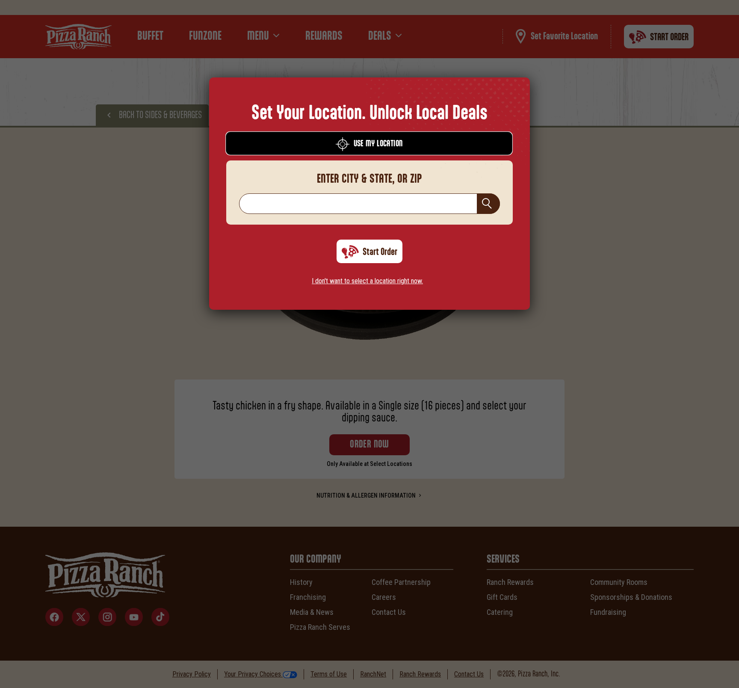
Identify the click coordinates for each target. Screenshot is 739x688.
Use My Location (378, 144)
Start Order (380, 252)
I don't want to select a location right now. (367, 281)
